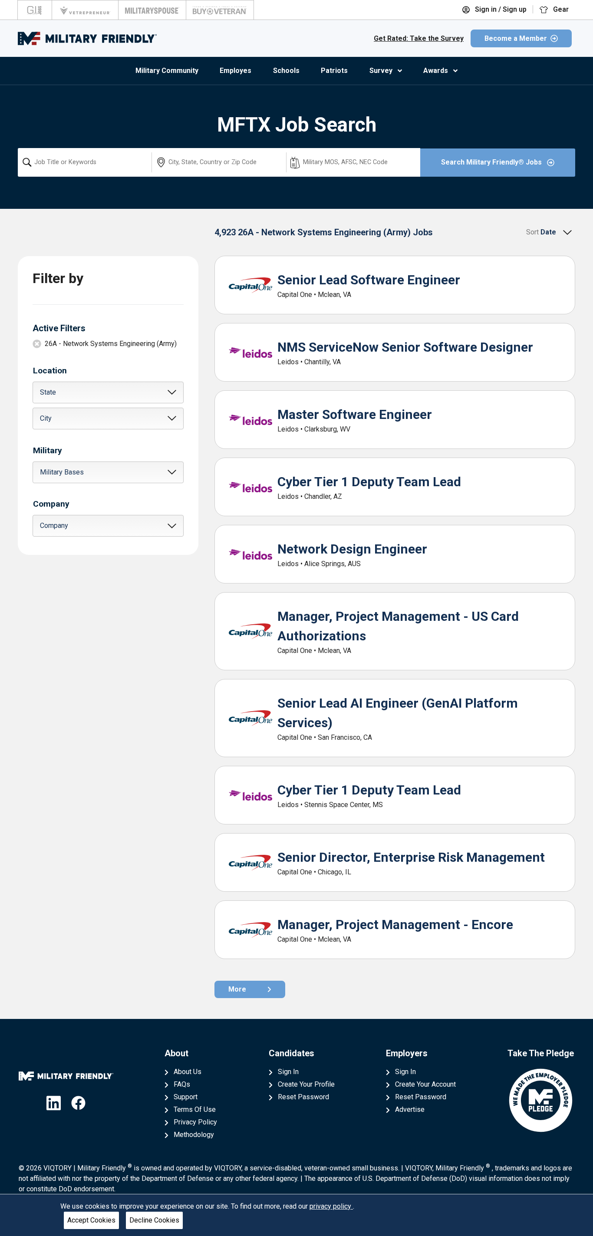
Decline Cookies (154, 1220)
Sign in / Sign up (500, 9)
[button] (108, 392)
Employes (235, 70)
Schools (286, 70)
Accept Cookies (91, 1220)
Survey (380, 70)
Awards (435, 70)
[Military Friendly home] (87, 38)
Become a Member (515, 38)
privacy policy (331, 1206)
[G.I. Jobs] (35, 10)
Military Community (166, 70)
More (237, 989)
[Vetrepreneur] (85, 10)
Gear (560, 9)
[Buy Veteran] (220, 10)
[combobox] (85, 162)
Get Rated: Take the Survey (419, 38)
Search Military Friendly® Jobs (492, 162)
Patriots (334, 70)
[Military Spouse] (152, 10)
